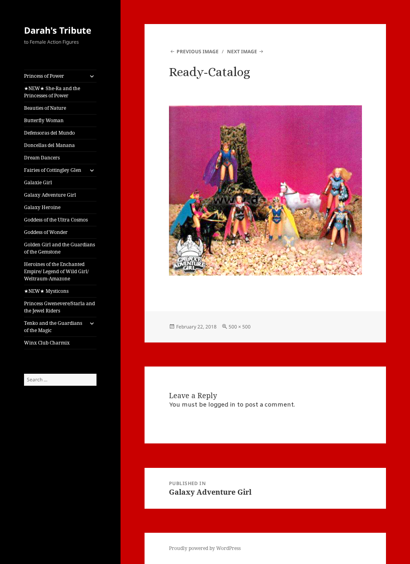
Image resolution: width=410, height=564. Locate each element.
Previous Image (198, 51)
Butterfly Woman (44, 120)
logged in (221, 405)
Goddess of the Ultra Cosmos (56, 219)
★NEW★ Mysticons (46, 291)
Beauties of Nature (45, 108)
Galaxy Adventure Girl (50, 194)
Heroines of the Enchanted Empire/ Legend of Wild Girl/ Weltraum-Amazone (56, 271)
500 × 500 (240, 326)
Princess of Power (44, 76)
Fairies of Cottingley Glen (52, 170)
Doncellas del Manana (49, 145)
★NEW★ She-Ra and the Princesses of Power (52, 92)
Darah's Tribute (57, 30)
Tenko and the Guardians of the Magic (53, 327)
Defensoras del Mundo (49, 132)
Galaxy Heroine (42, 207)
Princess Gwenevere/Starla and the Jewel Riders (59, 307)
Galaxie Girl (38, 182)
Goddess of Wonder (46, 232)
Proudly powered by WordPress (205, 548)
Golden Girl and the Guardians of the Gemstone (59, 248)
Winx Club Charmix (47, 342)
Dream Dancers (42, 157)
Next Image (242, 51)
